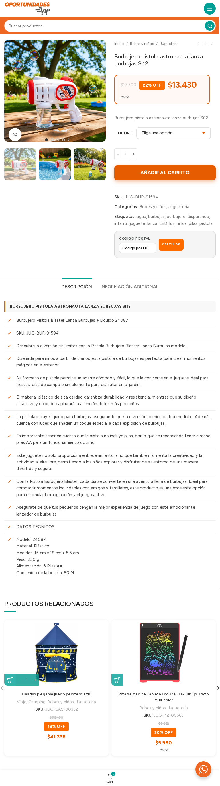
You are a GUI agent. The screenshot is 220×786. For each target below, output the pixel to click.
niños (182, 223)
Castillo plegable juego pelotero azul (56, 694)
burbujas (156, 216)
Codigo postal (134, 239)
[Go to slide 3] (57, 139)
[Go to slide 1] (46, 139)
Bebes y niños (142, 43)
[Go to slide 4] (63, 139)
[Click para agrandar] (15, 134)
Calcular (171, 244)
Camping (37, 701)
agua (141, 216)
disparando (198, 216)
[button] (10, 93)
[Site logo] (27, 8)
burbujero (176, 216)
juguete (137, 223)
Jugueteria (169, 43)
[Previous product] (198, 43)
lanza (152, 223)
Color (122, 133)
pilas (193, 223)
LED (163, 223)
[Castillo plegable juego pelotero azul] (56, 653)
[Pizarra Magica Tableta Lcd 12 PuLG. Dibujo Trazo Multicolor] (163, 653)
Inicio (119, 43)
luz (172, 223)
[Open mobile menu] (210, 8)
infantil (121, 223)
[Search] (210, 26)
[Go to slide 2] (52, 139)
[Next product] (212, 43)
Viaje (21, 701)
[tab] (77, 286)
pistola (206, 223)
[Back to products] (205, 43)
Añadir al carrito (165, 172)
